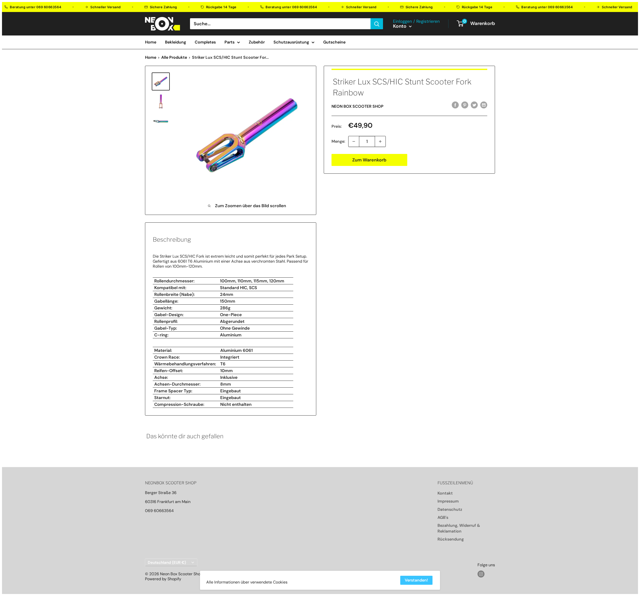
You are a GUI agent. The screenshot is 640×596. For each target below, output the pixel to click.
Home (150, 42)
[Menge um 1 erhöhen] (380, 141)
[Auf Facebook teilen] (455, 104)
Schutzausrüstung (291, 42)
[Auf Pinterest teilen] (464, 104)
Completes (205, 42)
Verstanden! (416, 580)
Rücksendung (451, 539)
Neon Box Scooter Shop (358, 106)
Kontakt (445, 493)
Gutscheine (334, 42)
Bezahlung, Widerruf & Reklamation (459, 528)
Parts (229, 42)
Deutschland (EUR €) (167, 562)
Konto (400, 26)
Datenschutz (450, 509)
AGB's (443, 517)
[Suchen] (376, 23)
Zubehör (257, 42)
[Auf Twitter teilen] (474, 104)
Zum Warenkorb (369, 160)
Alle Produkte (174, 57)
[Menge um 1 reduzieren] (353, 141)
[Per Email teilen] (483, 104)
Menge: (338, 141)
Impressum (448, 501)
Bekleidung (175, 42)
